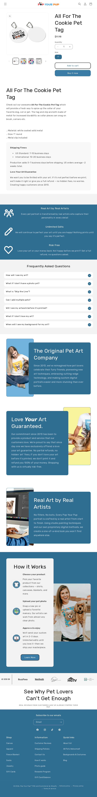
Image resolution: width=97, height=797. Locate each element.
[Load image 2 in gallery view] (23, 61)
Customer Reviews (43, 743)
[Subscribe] (61, 722)
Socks (9, 760)
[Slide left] (9, 61)
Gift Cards (11, 772)
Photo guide (40, 766)
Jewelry (9, 766)
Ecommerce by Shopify (48, 786)
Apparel (9, 749)
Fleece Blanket (12, 755)
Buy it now (72, 73)
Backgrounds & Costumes (74, 755)
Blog (65, 760)
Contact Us (40, 755)
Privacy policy (78, 786)
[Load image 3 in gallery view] (31, 61)
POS (33, 786)
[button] (5, 4)
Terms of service (50, 788)
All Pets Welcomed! (71, 749)
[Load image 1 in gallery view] (16, 61)
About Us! (67, 743)
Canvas (9, 743)
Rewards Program (42, 772)
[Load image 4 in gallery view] (39, 61)
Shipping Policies (42, 749)
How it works (40, 760)
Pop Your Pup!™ (26, 786)
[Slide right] (45, 61)
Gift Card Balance (43, 777)
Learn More (30, 657)
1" (58, 57)
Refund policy (64, 786)
